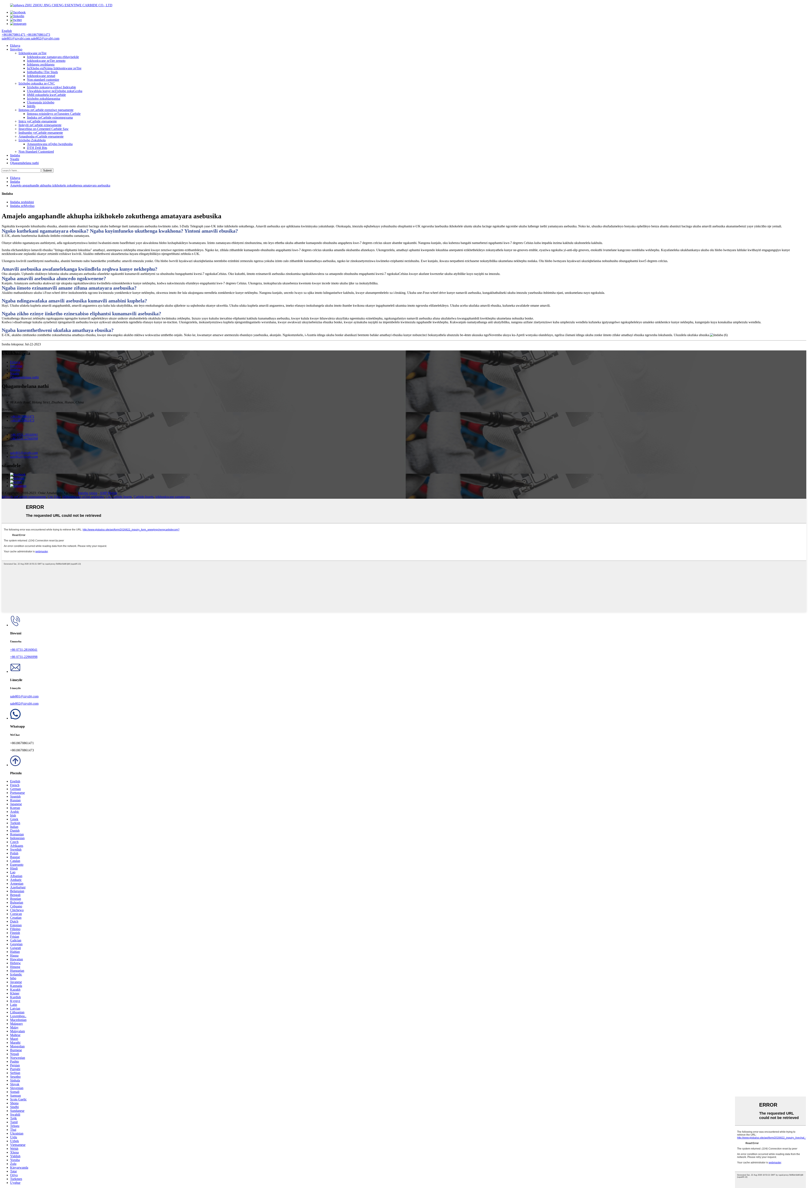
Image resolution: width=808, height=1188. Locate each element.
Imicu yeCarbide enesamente (38, 121)
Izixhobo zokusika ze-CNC (37, 83)
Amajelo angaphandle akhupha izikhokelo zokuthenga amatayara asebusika (60, 185)
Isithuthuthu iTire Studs (42, 72)
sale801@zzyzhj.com (24, 696)
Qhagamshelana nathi (24, 163)
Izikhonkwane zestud (41, 76)
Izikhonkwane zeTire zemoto (46, 60)
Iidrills (31, 106)
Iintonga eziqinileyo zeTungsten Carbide (54, 113)
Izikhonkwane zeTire (33, 53)
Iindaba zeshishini (22, 202)
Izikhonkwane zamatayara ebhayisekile (53, 57)
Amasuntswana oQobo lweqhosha (50, 144)
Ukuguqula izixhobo (40, 102)
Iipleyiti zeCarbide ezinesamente (40, 125)
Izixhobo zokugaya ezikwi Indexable (51, 87)
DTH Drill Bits (37, 148)
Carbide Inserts (144, 497)
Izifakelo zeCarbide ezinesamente (24, 497)
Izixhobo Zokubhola (32, 140)
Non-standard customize (43, 79)
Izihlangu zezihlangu (40, 64)
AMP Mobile (108, 493)
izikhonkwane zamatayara (172, 497)
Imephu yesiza (87, 493)
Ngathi (14, 159)
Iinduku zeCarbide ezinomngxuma (50, 117)
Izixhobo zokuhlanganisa (43, 98)
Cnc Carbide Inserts (119, 497)
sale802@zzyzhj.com (24, 703)
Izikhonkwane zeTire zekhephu (83, 497)
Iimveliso (16, 49)
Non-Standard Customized (36, 151)
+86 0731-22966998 (23, 657)
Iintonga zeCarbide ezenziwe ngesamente (46, 110)
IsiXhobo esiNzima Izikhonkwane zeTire (54, 68)
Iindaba (15, 155)
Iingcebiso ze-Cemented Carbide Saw (44, 129)
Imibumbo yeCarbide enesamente (41, 132)
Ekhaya (15, 45)
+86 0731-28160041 (23, 649)
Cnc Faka (54, 497)
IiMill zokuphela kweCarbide (46, 95)
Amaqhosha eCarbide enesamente (41, 136)
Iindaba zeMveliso (22, 206)
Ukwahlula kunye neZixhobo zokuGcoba (54, 91)
